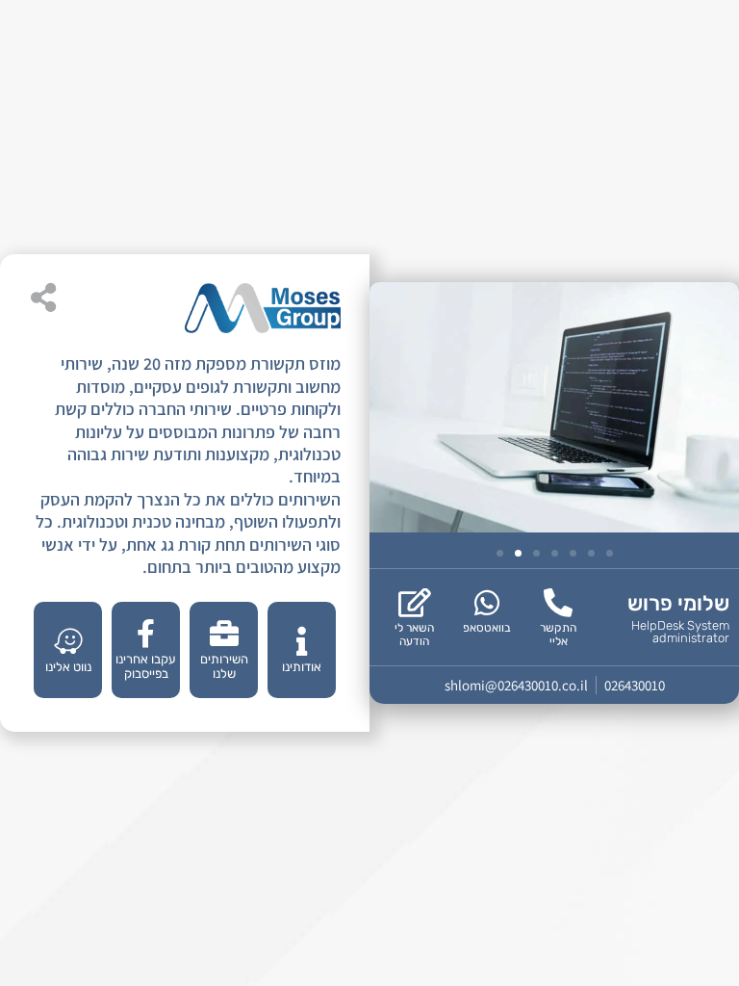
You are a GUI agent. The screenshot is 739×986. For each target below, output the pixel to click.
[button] (500, 553)
